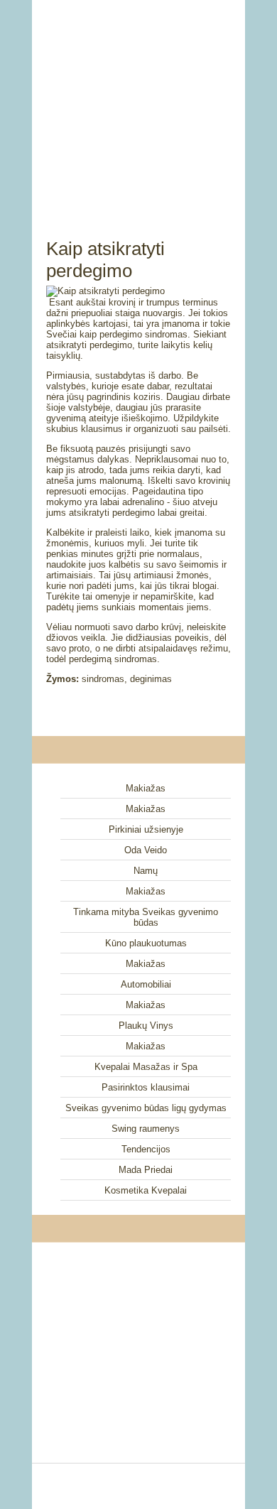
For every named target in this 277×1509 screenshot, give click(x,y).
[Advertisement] (138, 103)
